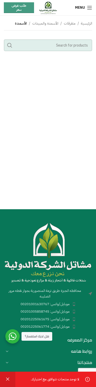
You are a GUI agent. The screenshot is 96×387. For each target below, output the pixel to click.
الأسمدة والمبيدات (45, 23)
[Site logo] (48, 7)
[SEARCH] (10, 45)
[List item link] (48, 304)
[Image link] (48, 252)
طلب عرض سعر (19, 7)
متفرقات (70, 23)
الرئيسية (86, 23)
